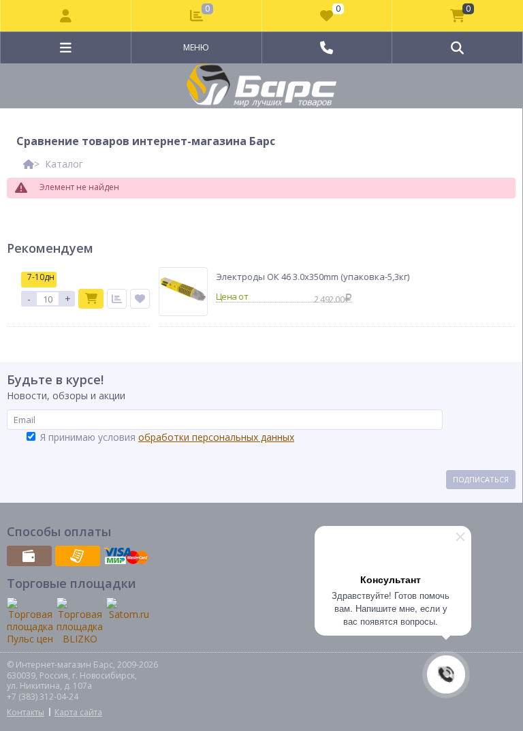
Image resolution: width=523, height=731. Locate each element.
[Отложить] (134, 299)
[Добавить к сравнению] (111, 299)
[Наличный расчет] (29, 556)
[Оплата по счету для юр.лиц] (77, 556)
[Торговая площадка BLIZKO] (80, 621)
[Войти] (66, 15)
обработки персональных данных (216, 437)
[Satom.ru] (128, 609)
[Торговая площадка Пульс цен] (30, 621)
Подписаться (481, 479)
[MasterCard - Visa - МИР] (126, 556)
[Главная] (28, 163)
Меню (196, 47)
